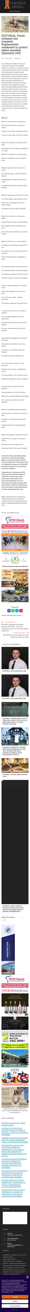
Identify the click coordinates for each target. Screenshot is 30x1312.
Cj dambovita (5, 1263)
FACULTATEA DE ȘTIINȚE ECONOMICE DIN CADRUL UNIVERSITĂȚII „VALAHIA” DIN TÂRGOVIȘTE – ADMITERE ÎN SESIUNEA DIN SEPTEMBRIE (14, 1163)
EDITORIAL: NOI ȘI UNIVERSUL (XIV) (14, 698)
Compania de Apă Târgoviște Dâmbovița (17, 1263)
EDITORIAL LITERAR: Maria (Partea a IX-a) (14, 775)
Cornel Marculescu (11, 615)
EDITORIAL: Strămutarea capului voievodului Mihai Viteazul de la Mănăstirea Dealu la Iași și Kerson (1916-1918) (14, 721)
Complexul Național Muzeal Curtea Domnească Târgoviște (14, 1265)
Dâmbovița (17, 1267)
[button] (27, 1277)
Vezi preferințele (15, 1306)
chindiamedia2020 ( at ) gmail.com (15, 1245)
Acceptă (15, 1297)
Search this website (8, 917)
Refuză (15, 1301)
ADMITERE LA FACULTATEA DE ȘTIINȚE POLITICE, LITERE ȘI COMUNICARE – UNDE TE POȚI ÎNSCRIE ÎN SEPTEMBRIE (15, 1140)
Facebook (6, 1208)
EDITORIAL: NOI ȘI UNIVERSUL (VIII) (14, 671)
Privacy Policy (15, 1309)
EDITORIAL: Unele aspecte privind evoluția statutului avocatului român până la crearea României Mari (13, 908)
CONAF (4, 1267)
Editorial (17, 58)
